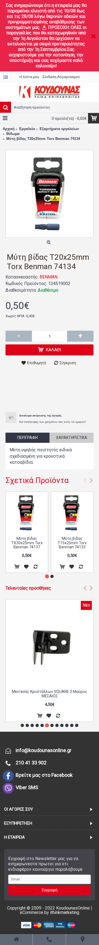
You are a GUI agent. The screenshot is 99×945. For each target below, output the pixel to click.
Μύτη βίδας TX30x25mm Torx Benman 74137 (27, 542)
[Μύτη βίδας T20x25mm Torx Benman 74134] (49, 193)
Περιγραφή (27, 437)
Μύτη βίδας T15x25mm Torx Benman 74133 (72, 542)
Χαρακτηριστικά (71, 437)
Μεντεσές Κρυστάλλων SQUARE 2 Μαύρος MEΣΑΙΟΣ (49, 693)
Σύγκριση (67, 363)
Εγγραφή (49, 890)
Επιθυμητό (36, 363)
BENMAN (48, 277)
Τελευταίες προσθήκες (28, 588)
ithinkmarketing (64, 912)
